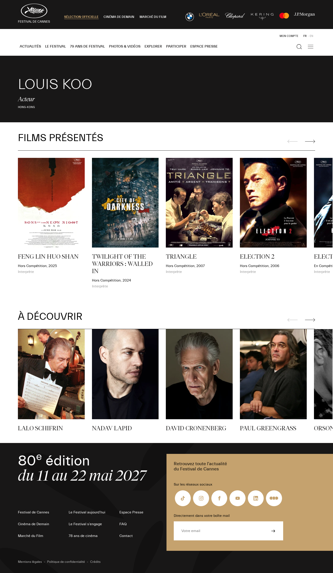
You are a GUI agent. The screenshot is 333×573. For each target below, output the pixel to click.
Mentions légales (30, 562)
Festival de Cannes (33, 512)
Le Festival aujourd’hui (87, 512)
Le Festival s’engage (85, 524)
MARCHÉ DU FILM (153, 17)
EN (311, 36)
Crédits (95, 562)
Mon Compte (289, 36)
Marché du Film (30, 536)
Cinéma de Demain (33, 524)
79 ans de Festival (87, 46)
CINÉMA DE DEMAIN (119, 17)
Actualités (30, 46)
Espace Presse (204, 46)
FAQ (123, 524)
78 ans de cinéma (83, 536)
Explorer (153, 46)
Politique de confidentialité (66, 562)
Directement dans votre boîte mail (202, 516)
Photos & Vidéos (124, 46)
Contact (126, 536)
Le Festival (55, 46)
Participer (176, 46)
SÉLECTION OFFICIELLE (81, 17)
